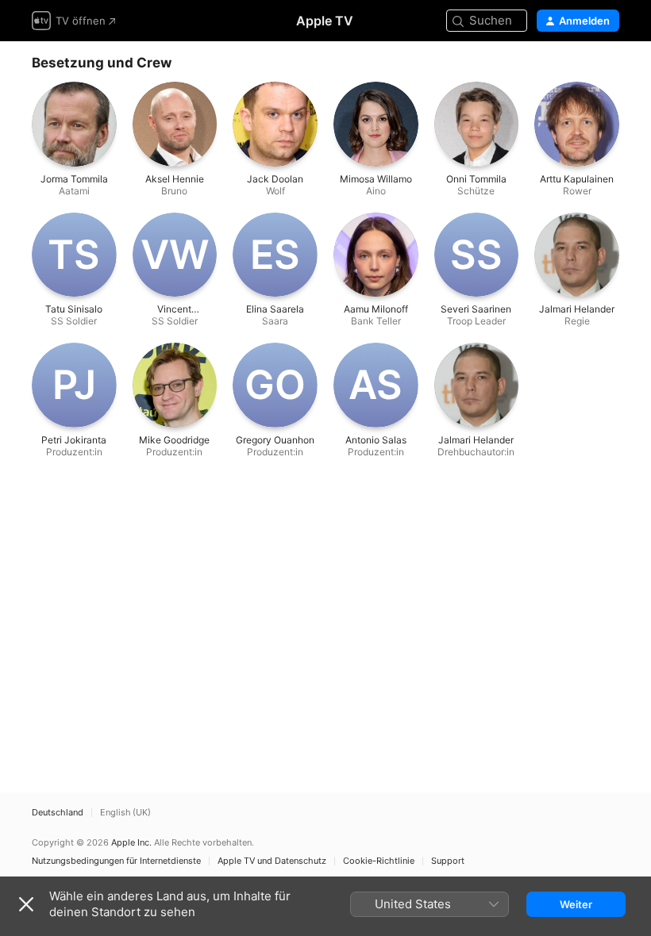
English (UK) (125, 812)
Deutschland (57, 812)
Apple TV (324, 21)
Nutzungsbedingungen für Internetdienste (116, 861)
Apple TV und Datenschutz (272, 861)
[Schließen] (26, 904)
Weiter (576, 904)
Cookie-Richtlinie (378, 861)
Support (447, 861)
